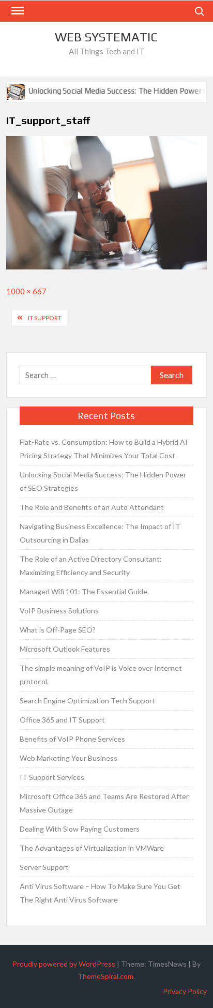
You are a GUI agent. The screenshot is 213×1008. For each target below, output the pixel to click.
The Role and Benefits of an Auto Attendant (92, 507)
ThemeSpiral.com (105, 976)
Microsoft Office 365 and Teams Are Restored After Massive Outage (104, 803)
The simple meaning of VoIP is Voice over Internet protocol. (101, 675)
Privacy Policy (185, 991)
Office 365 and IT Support (62, 719)
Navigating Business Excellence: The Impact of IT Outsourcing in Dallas (100, 533)
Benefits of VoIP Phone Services (72, 738)
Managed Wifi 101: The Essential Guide (83, 591)
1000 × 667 (26, 291)
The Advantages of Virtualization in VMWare (92, 848)
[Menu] (16, 11)
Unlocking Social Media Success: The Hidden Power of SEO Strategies (103, 481)
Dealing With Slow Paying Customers (80, 828)
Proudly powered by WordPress (63, 963)
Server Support (44, 867)
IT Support (45, 318)
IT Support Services (52, 777)
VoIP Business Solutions (59, 610)
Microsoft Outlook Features (65, 648)
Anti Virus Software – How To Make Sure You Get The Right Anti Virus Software (100, 893)
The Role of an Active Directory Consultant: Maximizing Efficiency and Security (91, 565)
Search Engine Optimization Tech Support (87, 700)
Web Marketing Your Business (68, 758)
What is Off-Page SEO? (58, 629)
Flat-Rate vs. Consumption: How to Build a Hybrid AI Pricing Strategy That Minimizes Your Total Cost (104, 449)
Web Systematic (106, 37)
